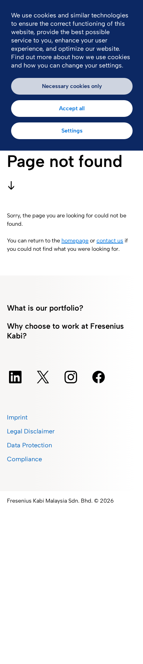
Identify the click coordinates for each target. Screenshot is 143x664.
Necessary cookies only (72, 86)
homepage (75, 240)
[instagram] (70, 377)
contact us (109, 240)
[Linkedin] (15, 377)
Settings (72, 130)
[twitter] (43, 377)
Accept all (72, 108)
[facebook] (98, 377)
